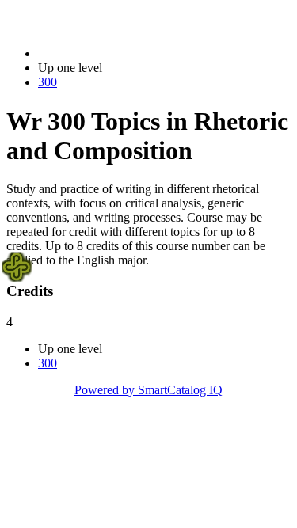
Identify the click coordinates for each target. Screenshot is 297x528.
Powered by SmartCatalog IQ (148, 390)
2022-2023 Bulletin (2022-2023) (119, 53)
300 (47, 82)
